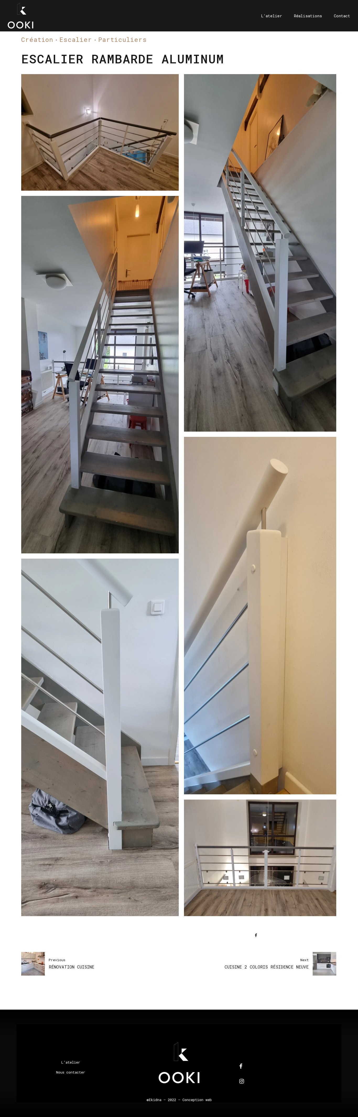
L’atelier (271, 15)
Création (37, 39)
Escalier (75, 39)
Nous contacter (70, 1072)
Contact (342, 15)
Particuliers (122, 39)
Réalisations (308, 15)
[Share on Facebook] (256, 935)
